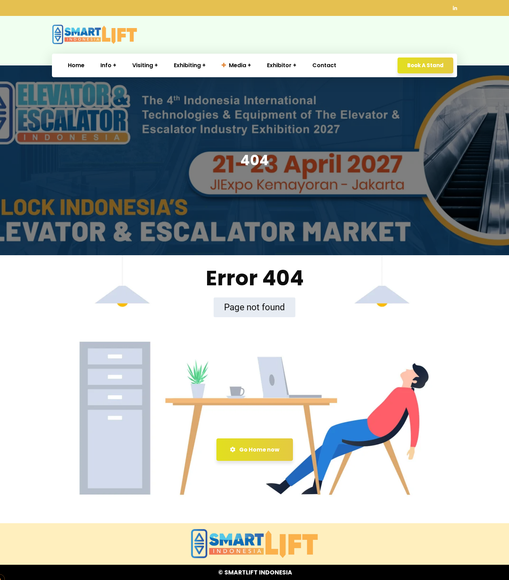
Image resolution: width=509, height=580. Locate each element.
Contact (324, 65)
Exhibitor (279, 65)
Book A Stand (425, 65)
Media (237, 65)
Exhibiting (187, 65)
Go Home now (258, 450)
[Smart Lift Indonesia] (94, 34)
